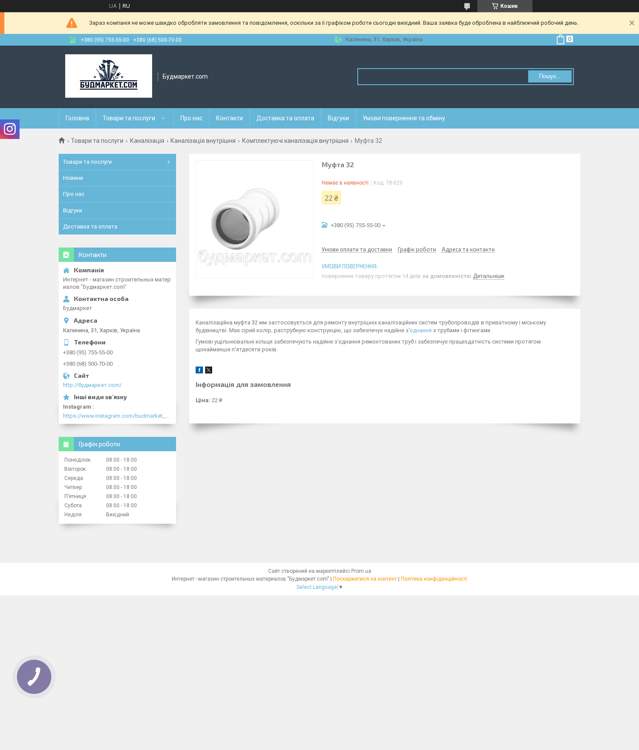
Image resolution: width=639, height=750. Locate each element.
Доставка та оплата (285, 118)
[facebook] (199, 371)
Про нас (191, 118)
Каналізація (147, 140)
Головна (77, 118)
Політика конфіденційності (434, 579)
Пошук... (550, 76)
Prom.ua (361, 571)
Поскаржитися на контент (365, 579)
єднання (421, 330)
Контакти (229, 118)
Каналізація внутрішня (203, 140)
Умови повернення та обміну (404, 118)
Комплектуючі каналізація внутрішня (295, 140)
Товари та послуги (129, 118)
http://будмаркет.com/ (92, 385)
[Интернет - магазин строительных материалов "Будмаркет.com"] (108, 76)
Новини (73, 178)
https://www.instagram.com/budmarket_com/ (117, 416)
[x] (208, 371)
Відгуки (338, 118)
